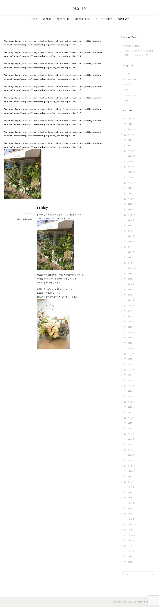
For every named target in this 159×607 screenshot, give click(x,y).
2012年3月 (129, 508)
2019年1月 (129, 151)
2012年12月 (130, 460)
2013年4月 (129, 439)
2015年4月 (129, 311)
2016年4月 (129, 247)
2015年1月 (129, 327)
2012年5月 (129, 498)
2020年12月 (130, 129)
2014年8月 (129, 354)
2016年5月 (129, 242)
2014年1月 (129, 391)
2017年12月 (130, 172)
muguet (127, 84)
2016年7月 (129, 231)
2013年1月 (129, 455)
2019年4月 (129, 140)
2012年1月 (129, 519)
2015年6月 (129, 300)
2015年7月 (129, 295)
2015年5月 (129, 306)
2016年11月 (130, 209)
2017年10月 (130, 177)
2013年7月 (129, 423)
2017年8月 (129, 183)
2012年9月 (129, 476)
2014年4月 (129, 375)
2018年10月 (130, 161)
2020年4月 (129, 135)
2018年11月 (130, 156)
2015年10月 (130, 279)
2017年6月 (129, 188)
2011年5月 (129, 557)
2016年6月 (129, 236)
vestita (127, 89)
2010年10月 (130, 562)
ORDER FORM (82, 19)
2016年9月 (129, 220)
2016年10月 (130, 215)
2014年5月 (129, 370)
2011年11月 (130, 530)
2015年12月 (130, 268)
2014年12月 (130, 332)
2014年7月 (129, 359)
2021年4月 (129, 124)
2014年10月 (130, 343)
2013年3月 (129, 444)
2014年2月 (129, 386)
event (126, 100)
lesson (127, 73)
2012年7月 (129, 487)
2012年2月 (129, 514)
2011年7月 (129, 551)
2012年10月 (130, 471)
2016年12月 (130, 204)
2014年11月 (130, 338)
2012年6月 (129, 492)
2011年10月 (130, 535)
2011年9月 (129, 541)
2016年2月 (129, 258)
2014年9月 (129, 348)
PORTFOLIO (63, 19)
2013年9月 (129, 412)
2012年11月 (130, 466)
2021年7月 (129, 119)
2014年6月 (129, 364)
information (130, 95)
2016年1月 (129, 263)
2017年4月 (129, 193)
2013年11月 (130, 402)
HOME (33, 19)
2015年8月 (129, 289)
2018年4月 (129, 167)
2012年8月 (129, 482)
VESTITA (127, 601)
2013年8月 (129, 418)
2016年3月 (129, 252)
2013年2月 (129, 450)
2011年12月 (130, 525)
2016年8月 (129, 225)
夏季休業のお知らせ (134, 46)
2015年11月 (130, 273)
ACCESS (47, 19)
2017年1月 (129, 199)
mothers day (130, 79)
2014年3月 (129, 380)
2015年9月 (129, 284)
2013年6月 (129, 428)
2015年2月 (129, 322)
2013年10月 (130, 407)
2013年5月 (129, 434)
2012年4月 (129, 503)
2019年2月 (129, 145)
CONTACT (123, 19)
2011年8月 (129, 546)
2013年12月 (130, 396)
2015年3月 (129, 316)
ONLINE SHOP (104, 19)
